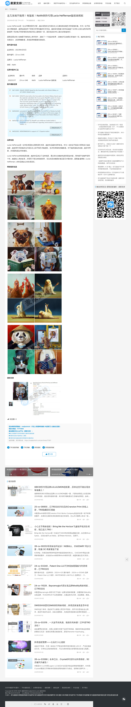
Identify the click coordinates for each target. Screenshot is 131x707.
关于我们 (117, 3)
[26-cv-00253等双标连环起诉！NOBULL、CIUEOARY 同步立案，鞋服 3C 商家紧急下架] (19, 550)
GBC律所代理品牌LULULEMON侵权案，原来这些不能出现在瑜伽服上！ (62, 488)
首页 (39, 3)
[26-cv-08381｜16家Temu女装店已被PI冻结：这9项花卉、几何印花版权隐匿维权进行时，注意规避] (102, 115)
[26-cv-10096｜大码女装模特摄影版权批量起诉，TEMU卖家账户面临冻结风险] (102, 83)
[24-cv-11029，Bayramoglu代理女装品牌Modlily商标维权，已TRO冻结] (19, 589)
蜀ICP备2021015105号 (12, 693)
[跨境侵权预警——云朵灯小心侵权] (19, 646)
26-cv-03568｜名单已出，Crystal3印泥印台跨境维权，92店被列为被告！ (61, 660)
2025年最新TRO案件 (12, 687)
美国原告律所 (66, 687)
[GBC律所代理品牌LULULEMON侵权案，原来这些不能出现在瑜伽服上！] (19, 491)
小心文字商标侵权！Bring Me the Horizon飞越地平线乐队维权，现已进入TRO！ (62, 528)
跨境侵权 (37, 447)
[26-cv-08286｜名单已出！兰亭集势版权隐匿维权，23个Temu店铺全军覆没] (102, 107)
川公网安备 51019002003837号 (32, 693)
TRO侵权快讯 (30, 20)
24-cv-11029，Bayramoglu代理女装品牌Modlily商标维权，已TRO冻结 (62, 587)
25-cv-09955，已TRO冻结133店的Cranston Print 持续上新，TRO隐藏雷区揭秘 (61, 508)
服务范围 (46, 3)
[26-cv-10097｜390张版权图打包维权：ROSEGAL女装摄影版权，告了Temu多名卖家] (102, 91)
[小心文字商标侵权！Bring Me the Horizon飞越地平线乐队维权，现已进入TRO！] (19, 530)
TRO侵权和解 (14, 447)
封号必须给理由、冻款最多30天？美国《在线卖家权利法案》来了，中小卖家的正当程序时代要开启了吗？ (111, 127)
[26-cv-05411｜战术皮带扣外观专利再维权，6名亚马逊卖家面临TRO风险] (102, 59)
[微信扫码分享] (45, 704)
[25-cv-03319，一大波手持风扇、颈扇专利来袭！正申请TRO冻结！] (19, 626)
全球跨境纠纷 (98, 3)
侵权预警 (47, 687)
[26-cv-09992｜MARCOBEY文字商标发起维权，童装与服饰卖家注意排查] (102, 67)
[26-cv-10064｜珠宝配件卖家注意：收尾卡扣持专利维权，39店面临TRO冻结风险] (102, 75)
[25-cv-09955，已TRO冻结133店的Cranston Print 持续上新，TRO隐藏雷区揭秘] (19, 510)
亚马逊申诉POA (74, 3)
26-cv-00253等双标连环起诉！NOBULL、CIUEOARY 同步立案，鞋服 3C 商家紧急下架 (62, 547)
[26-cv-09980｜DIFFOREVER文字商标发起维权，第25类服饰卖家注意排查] (102, 51)
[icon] (124, 699)
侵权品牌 (56, 687)
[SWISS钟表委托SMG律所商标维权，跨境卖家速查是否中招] (19, 609)
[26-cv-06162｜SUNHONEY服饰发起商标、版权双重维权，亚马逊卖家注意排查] (102, 42)
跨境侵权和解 (49, 447)
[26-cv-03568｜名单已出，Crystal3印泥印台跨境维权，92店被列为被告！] (19, 663)
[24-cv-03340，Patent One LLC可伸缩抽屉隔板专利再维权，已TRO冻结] (19, 570)
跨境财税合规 (86, 3)
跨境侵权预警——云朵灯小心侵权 (49, 642)
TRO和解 (27, 447)
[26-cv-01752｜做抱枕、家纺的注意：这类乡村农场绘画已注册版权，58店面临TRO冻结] (102, 99)
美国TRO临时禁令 (59, 3)
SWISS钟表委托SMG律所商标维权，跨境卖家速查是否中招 (61, 605)
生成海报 (39, 704)
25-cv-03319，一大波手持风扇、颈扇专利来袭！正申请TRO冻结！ (62, 624)
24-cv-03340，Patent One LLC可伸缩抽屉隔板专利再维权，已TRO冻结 (60, 567)
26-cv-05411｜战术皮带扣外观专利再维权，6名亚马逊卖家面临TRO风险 (116, 59)
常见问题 (108, 3)
